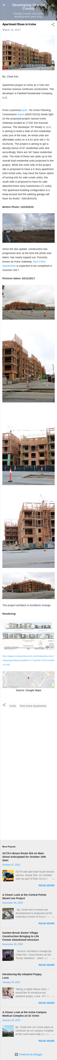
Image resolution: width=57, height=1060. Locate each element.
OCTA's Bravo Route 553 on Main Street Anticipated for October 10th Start (24, 857)
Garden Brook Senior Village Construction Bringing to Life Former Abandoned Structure (20, 936)
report (21, 114)
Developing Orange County (28, 6)
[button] (53, 25)
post (24, 110)
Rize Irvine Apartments (33, 705)
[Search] (53, 5)
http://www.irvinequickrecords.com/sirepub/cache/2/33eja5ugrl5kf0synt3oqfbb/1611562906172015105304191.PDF (28, 660)
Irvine (13, 705)
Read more (47, 885)
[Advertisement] (28, 806)
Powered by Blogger (30, 1054)
